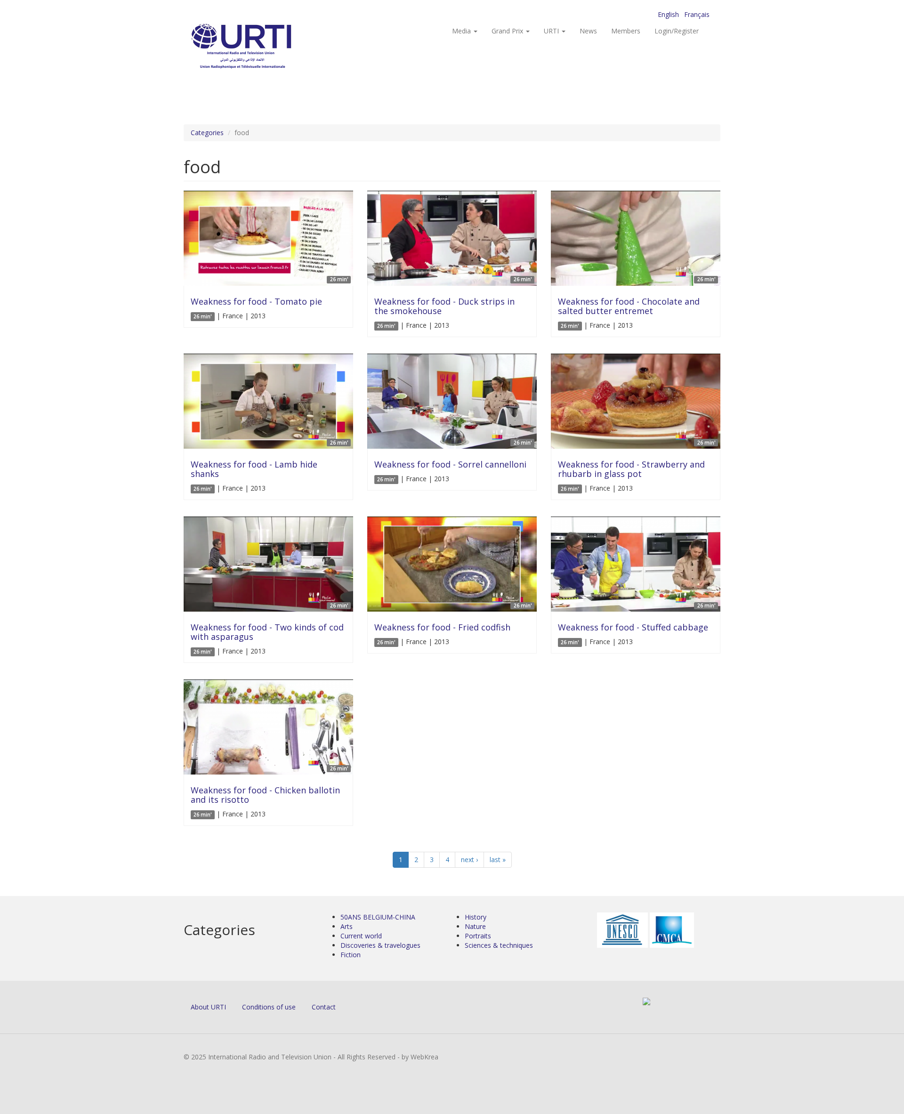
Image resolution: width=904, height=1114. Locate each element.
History (475, 916)
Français (697, 14)
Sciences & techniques (499, 945)
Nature (475, 926)
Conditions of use (269, 1006)
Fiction (350, 954)
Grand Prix (508, 30)
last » (498, 859)
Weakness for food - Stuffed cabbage (633, 627)
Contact (324, 1006)
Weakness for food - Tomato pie (256, 301)
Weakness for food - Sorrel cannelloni (450, 464)
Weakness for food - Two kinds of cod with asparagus (267, 632)
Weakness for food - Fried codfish (442, 627)
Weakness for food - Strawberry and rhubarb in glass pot (631, 469)
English (668, 14)
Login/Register (676, 30)
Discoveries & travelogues (380, 945)
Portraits (478, 935)
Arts (346, 926)
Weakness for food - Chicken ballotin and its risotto (265, 794)
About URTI (208, 1006)
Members (625, 30)
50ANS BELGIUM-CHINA (377, 916)
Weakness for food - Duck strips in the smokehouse (444, 306)
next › (469, 859)
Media (462, 30)
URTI (552, 30)
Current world (361, 935)
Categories (207, 132)
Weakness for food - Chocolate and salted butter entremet (629, 306)
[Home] (260, 47)
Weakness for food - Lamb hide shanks (254, 469)
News (588, 30)
